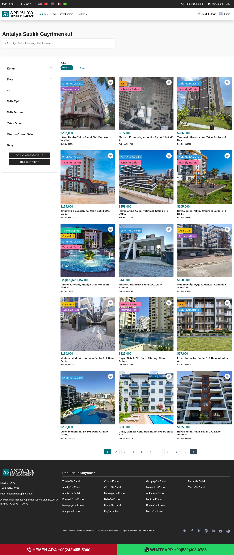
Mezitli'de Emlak (196, 481)
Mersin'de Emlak (155, 511)
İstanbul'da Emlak (155, 487)
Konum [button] (11, 68)
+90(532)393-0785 (9, 487)
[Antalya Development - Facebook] (192, 530)
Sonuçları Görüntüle (29, 155)
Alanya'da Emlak (71, 511)
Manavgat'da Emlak (114, 493)
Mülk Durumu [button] (15, 112)
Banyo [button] (11, 145)
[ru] (53, 4)
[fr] (59, 4)
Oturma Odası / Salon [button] (20, 134)
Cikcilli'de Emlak (113, 487)
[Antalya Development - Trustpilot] (184, 530)
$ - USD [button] (25, 4)
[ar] (65, 4)
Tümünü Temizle (29, 162)
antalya (67, 68)
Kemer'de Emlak (113, 505)
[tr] (46, 4)
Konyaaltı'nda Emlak (73, 499)
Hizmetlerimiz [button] (66, 14)
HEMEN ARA (60, 550)
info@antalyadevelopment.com (16, 493)
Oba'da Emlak (111, 481)
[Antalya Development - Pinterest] (228, 530)
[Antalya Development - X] (199, 530)
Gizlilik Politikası (147, 530)
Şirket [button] (81, 14)
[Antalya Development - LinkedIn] (213, 530)
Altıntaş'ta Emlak (71, 493)
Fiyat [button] (10, 79)
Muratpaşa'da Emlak (73, 505)
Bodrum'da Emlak (155, 505)
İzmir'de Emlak (154, 499)
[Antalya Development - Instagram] (206, 530)
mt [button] (9, 90)
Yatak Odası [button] (14, 123)
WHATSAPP (178, 550)
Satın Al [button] (42, 14)
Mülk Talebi (8, 4)
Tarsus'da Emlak (197, 487)
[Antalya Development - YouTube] (220, 530)
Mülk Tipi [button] (13, 101)
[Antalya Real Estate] (29, 475)
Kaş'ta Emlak (111, 511)
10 (184, 451)
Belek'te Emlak (112, 499)
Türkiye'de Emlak (71, 481)
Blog (53, 14)
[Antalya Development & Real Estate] (17, 14)
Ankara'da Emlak (155, 493)
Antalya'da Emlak (71, 487)
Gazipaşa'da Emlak (156, 481)
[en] (40, 4)
